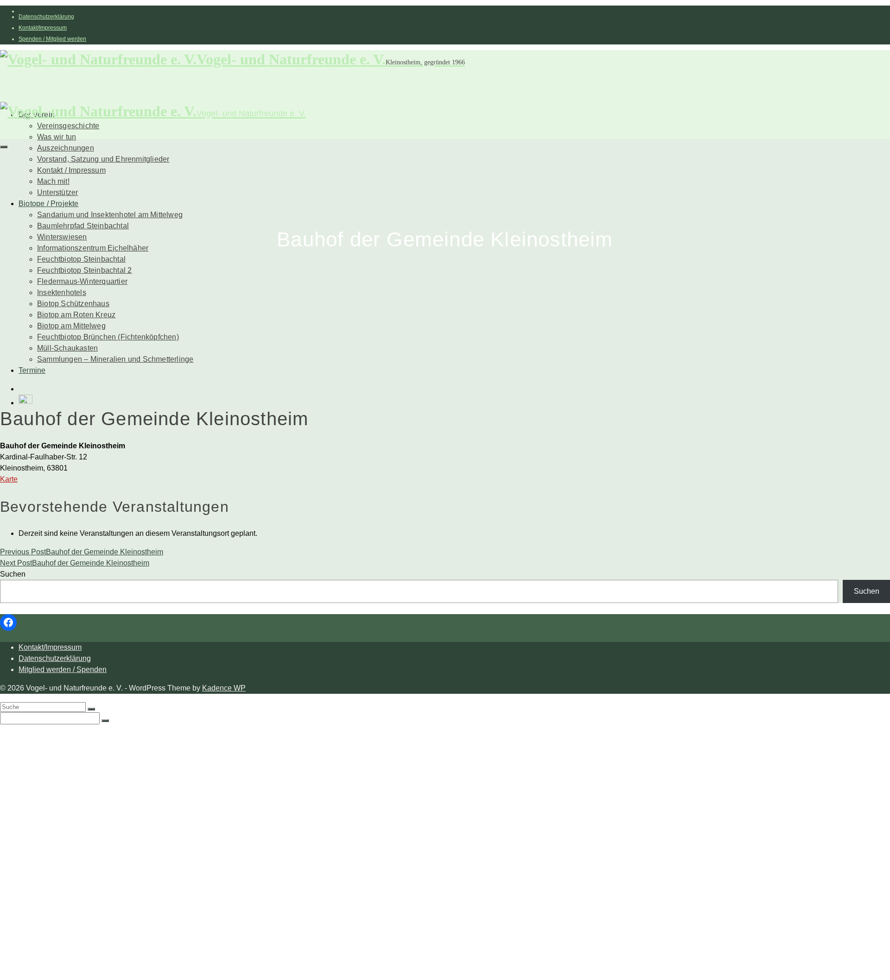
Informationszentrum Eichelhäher (92, 248)
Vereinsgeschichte (68, 126)
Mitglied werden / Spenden (63, 669)
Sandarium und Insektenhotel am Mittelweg (110, 215)
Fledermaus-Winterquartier (82, 281)
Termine (32, 370)
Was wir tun (56, 137)
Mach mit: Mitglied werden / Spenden (99, 801)
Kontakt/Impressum (43, 28)
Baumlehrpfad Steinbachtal (83, 226)
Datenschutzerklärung (46, 16)
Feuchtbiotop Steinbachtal (81, 259)
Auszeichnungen (65, 148)
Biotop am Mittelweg (71, 326)
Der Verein (37, 736)
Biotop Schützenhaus (73, 304)
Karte (9, 479)
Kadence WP (224, 688)
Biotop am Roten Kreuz (76, 315)
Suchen (12, 574)
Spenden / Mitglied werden (52, 39)
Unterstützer (57, 192)
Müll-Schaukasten (67, 348)
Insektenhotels (61, 292)
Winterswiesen (62, 237)
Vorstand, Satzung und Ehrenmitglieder (103, 159)
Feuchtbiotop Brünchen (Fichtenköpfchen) (108, 337)
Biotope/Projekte (47, 819)
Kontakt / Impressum (71, 170)
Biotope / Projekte (49, 203)
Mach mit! (53, 181)
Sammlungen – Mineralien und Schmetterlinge (115, 359)
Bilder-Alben (58, 764)
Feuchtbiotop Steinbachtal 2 (84, 270)
